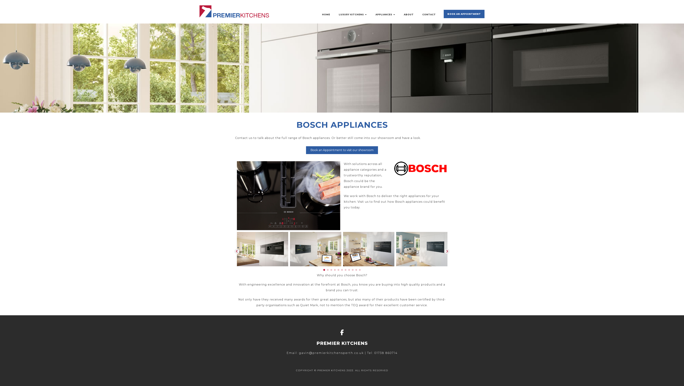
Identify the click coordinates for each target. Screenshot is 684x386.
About (409, 14)
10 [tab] (356, 270)
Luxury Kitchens (351, 14)
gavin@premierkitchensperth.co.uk (331, 353)
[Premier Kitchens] (234, 16)
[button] (236, 251)
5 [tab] (338, 270)
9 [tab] (352, 270)
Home (326, 14)
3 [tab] (331, 270)
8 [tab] (349, 270)
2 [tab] (328, 270)
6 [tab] (342, 270)
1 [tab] (324, 270)
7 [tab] (345, 270)
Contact (429, 14)
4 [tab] (335, 270)
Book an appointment (464, 14)
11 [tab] (360, 270)
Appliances (383, 14)
